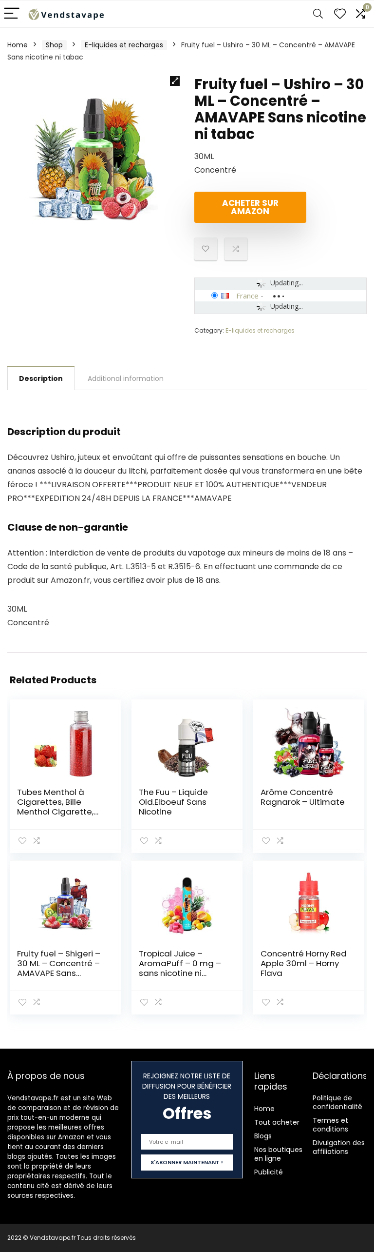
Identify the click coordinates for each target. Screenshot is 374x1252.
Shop (54, 45)
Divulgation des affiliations (339, 1147)
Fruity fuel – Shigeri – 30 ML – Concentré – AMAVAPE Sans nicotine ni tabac (58, 968)
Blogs (263, 1136)
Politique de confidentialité (337, 1102)
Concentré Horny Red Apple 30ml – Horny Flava (304, 963)
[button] (175, 81)
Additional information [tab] (126, 378)
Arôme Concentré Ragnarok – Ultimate (303, 797)
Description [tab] (41, 378)
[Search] (318, 14)
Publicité (268, 1172)
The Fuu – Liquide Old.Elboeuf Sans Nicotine (173, 801)
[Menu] (11, 14)
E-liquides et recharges (124, 45)
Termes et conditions (330, 1124)
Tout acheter (276, 1122)
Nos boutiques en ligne (278, 1154)
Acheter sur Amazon (250, 207)
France (247, 295)
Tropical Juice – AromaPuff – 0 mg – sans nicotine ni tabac (180, 968)
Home (17, 45)
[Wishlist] (340, 14)
